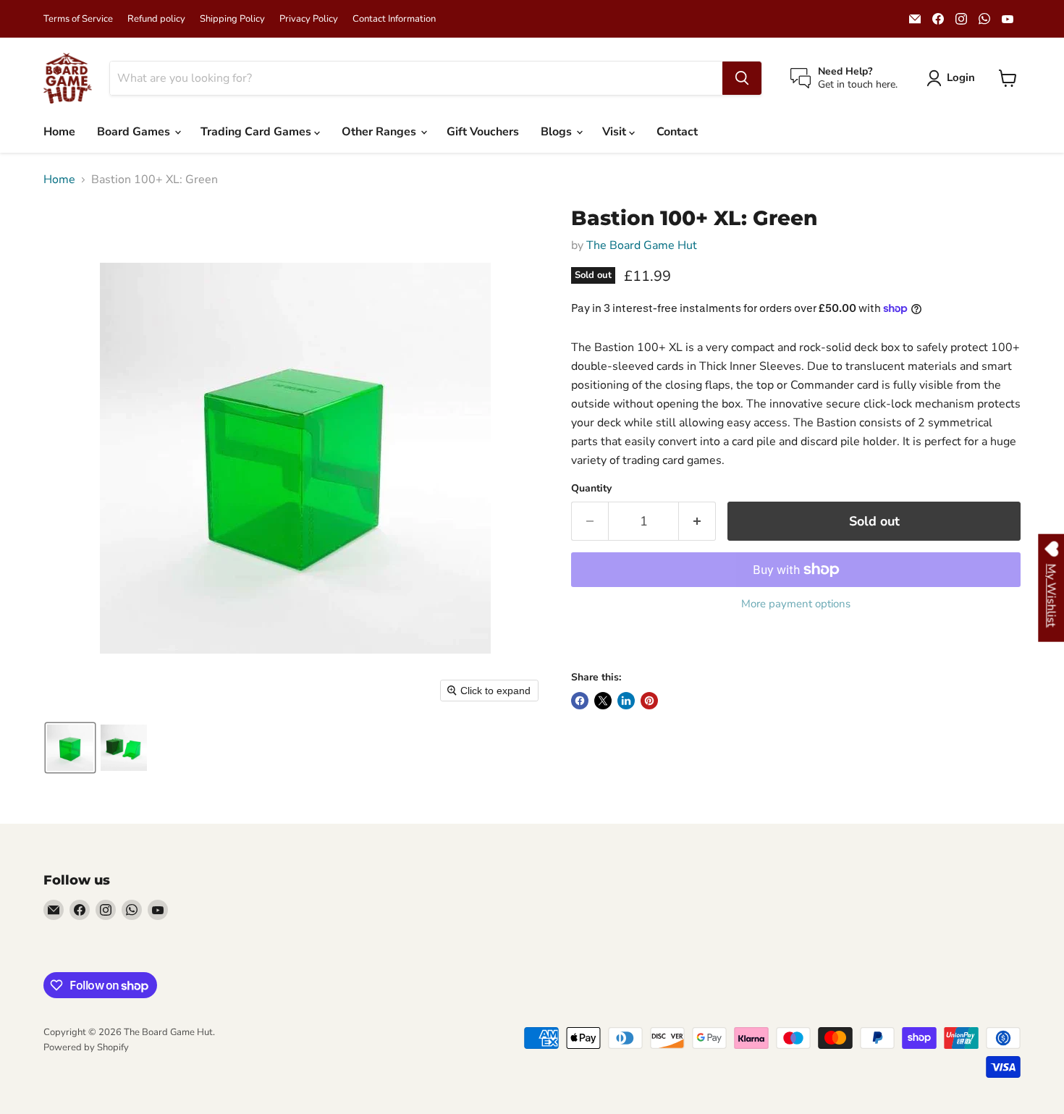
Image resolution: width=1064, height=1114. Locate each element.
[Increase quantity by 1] (697, 521)
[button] (953, 78)
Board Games (135, 132)
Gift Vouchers (483, 132)
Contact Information (394, 19)
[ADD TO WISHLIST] (585, 644)
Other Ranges (380, 132)
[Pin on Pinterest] (649, 700)
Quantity (591, 488)
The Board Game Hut (641, 245)
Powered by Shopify (86, 1047)
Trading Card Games (257, 132)
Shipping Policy (232, 19)
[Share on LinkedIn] (626, 700)
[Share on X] (603, 700)
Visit (615, 132)
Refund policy (156, 19)
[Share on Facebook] (579, 700)
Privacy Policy (308, 19)
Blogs (558, 132)
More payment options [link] (795, 604)
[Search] (741, 78)
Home (59, 132)
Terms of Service (78, 19)
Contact (677, 132)
